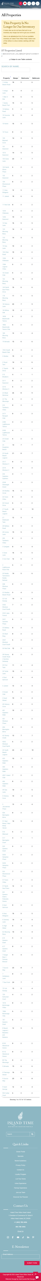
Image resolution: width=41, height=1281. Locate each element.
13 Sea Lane (4, 224)
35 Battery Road (5, 629)
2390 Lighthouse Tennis (6, 433)
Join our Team (20, 1192)
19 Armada (6, 342)
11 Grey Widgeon (5, 191)
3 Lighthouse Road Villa (6, 567)
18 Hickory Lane (6, 305)
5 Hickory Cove (5, 797)
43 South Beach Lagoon (5, 752)
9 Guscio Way (5, 1080)
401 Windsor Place (5, 721)
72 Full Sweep (4, 990)
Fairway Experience (20, 1188)
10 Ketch (5, 124)
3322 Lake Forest (5, 614)
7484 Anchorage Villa (5, 1013)
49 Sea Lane (4, 791)
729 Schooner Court (5, 997)
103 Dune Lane (5, 160)
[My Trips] (29, 3)
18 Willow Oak (5, 311)
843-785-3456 (20, 1227)
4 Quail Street (4, 699)
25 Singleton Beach (5, 447)
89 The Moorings (5, 1061)
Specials (20, 1156)
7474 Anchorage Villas (5, 1005)
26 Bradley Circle (6, 492)
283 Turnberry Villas (5, 540)
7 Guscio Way (5, 969)
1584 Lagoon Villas (4, 267)
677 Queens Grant (5, 949)
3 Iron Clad (6, 559)
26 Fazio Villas (5, 498)
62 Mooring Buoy (6, 933)
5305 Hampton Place (5, 865)
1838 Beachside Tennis (5, 319)
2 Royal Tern (4, 363)
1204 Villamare (5, 212)
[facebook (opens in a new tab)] (13, 1237)
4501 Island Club (6, 776)
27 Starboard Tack (5, 520)
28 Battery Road (5, 527)
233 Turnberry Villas (5, 407)
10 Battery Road (5, 110)
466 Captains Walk (5, 784)
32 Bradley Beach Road (6, 594)
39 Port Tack (4, 666)
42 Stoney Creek (5, 737)
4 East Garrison (5, 679)
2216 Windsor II (5, 388)
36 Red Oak (6, 648)
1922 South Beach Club (6, 351)
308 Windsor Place (5, 586)
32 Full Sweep (4, 600)
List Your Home (20, 1179)
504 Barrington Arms (5, 815)
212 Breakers (5, 376)
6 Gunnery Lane (5, 921)
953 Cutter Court (5, 1094)
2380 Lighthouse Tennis (6, 424)
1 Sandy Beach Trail (6, 104)
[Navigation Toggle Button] (37, 3)
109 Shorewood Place (6, 184)
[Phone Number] (33, 3)
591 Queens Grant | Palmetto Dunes (5, 896)
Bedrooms (25, 78)
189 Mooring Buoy (5, 335)
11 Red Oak (6, 205)
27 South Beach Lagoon (5, 511)
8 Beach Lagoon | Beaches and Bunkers (5, 1032)
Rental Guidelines (20, 1161)
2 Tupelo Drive (5, 370)
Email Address (8, 1254)
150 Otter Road (5, 253)
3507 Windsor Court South (6, 642)
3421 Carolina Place (5, 621)
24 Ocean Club (5, 440)
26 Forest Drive (5, 504)
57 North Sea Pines (5, 887)
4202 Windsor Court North (6, 744)
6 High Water (4, 927)
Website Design (11, 1279)
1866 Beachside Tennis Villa (6, 327)
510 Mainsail (5, 833)
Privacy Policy (20, 1165)
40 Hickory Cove (6, 705)
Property (6, 78)
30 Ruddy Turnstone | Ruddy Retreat (6, 577)
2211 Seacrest (5, 382)
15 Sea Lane (4, 247)
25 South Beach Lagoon (5, 455)
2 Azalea (5, 356)
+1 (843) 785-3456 (20, 1222)
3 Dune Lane (4, 554)
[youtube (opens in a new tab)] (18, 1237)
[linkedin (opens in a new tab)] (28, 1237)
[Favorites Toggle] (25, 3)
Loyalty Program (20, 1174)
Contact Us (20, 1170)
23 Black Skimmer (5, 394)
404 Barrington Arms (5, 729)
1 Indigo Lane (5, 92)
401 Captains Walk (5, 712)
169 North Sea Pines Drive (5, 289)
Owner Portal (20, 1152)
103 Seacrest (5, 177)
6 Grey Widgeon (5, 915)
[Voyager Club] (21, 3)
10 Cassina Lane (6, 116)
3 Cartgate (5, 547)
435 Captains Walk (5, 761)
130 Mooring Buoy (5, 231)
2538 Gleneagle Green (5, 485)
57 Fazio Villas (5, 881)
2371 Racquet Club (5, 416)
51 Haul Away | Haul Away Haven (6, 824)
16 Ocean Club (5, 274)
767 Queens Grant (5, 1022)
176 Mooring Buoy (5, 298)
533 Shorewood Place (6, 874)
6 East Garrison (5, 906)
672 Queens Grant (5, 940)
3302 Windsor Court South (6, 607)
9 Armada (5, 1066)
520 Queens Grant (5, 848)
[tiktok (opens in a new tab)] (23, 1237)
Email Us (20, 1231)
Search (9, 1134)
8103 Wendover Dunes (5, 1045)
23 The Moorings (5, 400)
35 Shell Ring (5, 635)
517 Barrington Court (5, 840)
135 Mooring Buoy (5, 240)
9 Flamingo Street (6, 1074)
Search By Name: (10, 66)
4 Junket (5, 686)
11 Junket (5, 196)
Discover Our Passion (20, 1197)
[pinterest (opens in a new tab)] (33, 1237)
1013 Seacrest (5, 154)
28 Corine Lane (5, 533)
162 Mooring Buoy (5, 281)
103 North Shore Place (5, 169)
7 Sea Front (6, 982)
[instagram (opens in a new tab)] (8, 1237)
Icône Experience (20, 1183)
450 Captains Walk (5, 769)
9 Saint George (4, 1088)
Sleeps (15, 78)
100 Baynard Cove (5, 140)
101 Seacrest (5, 148)
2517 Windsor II (5, 463)
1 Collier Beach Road (6, 83)
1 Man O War (5, 98)
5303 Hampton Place (5, 857)
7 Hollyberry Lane (5, 976)
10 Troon (5, 132)
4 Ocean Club (5, 693)
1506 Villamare (5, 259)
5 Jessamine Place (6, 806)
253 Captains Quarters (5, 476)
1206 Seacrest (5, 218)
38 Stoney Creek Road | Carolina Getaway (6, 658)
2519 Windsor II (5, 469)
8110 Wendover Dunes (5, 1054)
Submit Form (32, 1263)
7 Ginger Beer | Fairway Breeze (5, 958)
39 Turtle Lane (5, 672)
